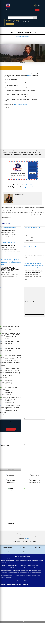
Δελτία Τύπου (11, 67)
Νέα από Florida (34, 274)
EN (38, 5)
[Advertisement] (22, 595)
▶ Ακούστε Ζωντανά (10, 429)
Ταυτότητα (7, 551)
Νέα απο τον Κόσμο (9, 383)
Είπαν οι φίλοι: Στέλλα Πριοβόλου (8, 245)
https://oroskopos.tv (9, 107)
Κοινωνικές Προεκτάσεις (5, 394)
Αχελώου (15, 73)
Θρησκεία (33, 235)
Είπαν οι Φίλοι (11, 232)
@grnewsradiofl (28, 187)
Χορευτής (29, 75)
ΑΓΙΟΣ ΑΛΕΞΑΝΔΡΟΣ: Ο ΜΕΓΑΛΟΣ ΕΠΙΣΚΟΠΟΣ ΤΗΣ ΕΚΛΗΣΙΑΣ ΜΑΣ (33, 233)
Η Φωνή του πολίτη (4, 414)
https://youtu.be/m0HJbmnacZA (20, 104)
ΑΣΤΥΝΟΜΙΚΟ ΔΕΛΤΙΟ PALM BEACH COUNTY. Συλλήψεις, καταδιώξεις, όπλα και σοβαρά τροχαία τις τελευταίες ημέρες (34, 271)
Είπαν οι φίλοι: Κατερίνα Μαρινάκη (32, 249)
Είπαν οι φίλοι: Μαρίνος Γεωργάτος (8, 230)
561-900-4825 (27, 538)
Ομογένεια (10, 272)
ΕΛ (35, 5)
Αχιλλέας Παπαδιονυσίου (22, 36)
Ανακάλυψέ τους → (10, 24)
